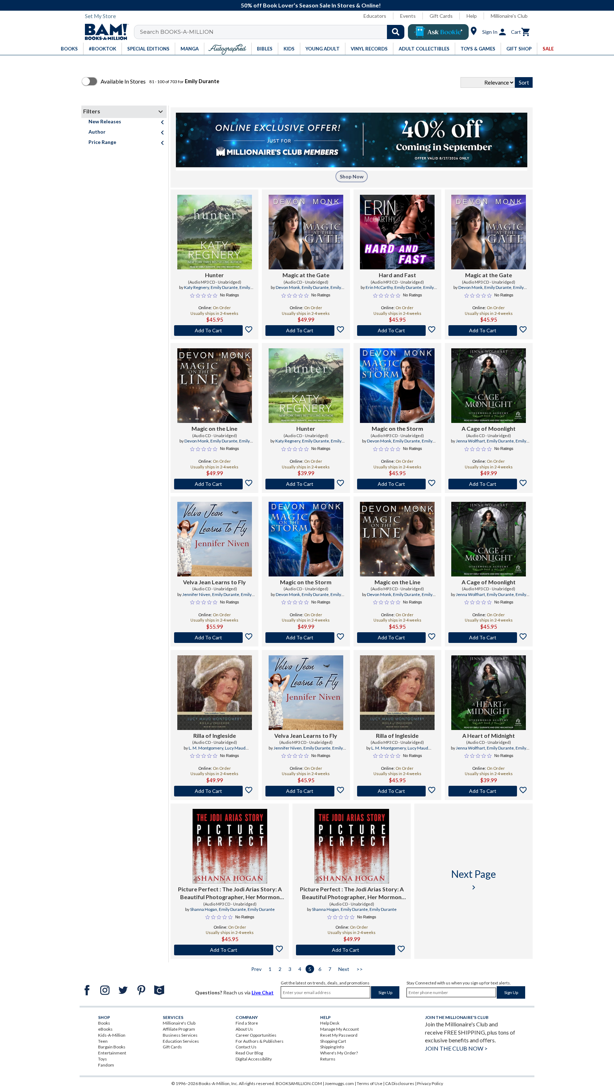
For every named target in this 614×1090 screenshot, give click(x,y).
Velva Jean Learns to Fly (214, 582)
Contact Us (246, 1046)
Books (104, 1023)
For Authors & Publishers (260, 1041)
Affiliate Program (179, 1029)
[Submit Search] (395, 32)
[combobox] (273, 32)
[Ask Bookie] (438, 32)
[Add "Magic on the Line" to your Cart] (214, 484)
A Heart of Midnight (488, 735)
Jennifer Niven (196, 594)
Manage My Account (339, 1029)
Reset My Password (338, 1035)
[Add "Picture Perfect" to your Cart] (229, 950)
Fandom (106, 1065)
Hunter (214, 275)
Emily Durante (224, 287)
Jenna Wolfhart (470, 441)
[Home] (104, 32)
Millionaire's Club (509, 16)
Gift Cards (441, 16)
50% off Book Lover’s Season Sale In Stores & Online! (311, 5)
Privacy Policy (430, 1083)
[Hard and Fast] (397, 232)
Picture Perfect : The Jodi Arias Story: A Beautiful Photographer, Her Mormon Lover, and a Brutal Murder (230, 893)
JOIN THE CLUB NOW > (456, 1048)
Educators (374, 16)
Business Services (180, 1035)
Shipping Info (332, 1046)
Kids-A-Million (111, 1035)
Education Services (181, 1041)
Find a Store (247, 1023)
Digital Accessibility (254, 1059)
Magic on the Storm (397, 428)
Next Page (473, 880)
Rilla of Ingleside (214, 735)
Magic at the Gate (305, 275)
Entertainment (112, 1053)
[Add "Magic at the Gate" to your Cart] (305, 330)
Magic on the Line (214, 428)
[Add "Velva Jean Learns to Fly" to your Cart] (214, 637)
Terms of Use (369, 1083)
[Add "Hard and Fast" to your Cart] (397, 330)
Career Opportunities (256, 1035)
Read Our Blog (249, 1053)
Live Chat (263, 992)
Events (408, 16)
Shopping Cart (333, 1041)
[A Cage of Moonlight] (488, 386)
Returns (327, 1059)
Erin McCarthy (379, 287)
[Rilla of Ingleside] (215, 693)
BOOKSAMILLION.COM (299, 1083)
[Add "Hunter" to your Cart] (214, 330)
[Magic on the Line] (215, 386)
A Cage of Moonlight (489, 428)
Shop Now (351, 176)
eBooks (105, 1029)
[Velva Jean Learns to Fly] (215, 539)
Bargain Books (111, 1046)
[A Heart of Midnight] (488, 693)
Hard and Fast (397, 275)
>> (359, 969)
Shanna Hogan (203, 909)
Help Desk (329, 1023)
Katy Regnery (196, 287)
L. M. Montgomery (206, 748)
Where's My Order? (339, 1053)
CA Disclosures (399, 1083)
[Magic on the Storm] (397, 386)
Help (472, 16)
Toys (102, 1059)
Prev (256, 969)
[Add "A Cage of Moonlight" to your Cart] (488, 484)
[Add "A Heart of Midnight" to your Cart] (488, 791)
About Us (244, 1029)
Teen (103, 1041)
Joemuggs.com (339, 1083)
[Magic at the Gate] (306, 232)
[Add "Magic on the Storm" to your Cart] (397, 484)
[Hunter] (215, 232)
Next (343, 969)
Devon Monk (288, 287)
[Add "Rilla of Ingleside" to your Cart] (214, 791)
